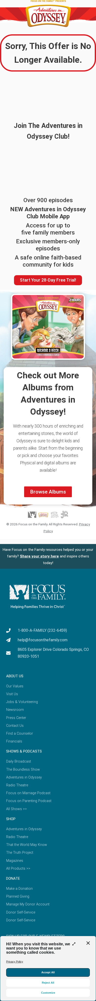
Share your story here (39, 556)
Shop (11, 819)
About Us (14, 676)
